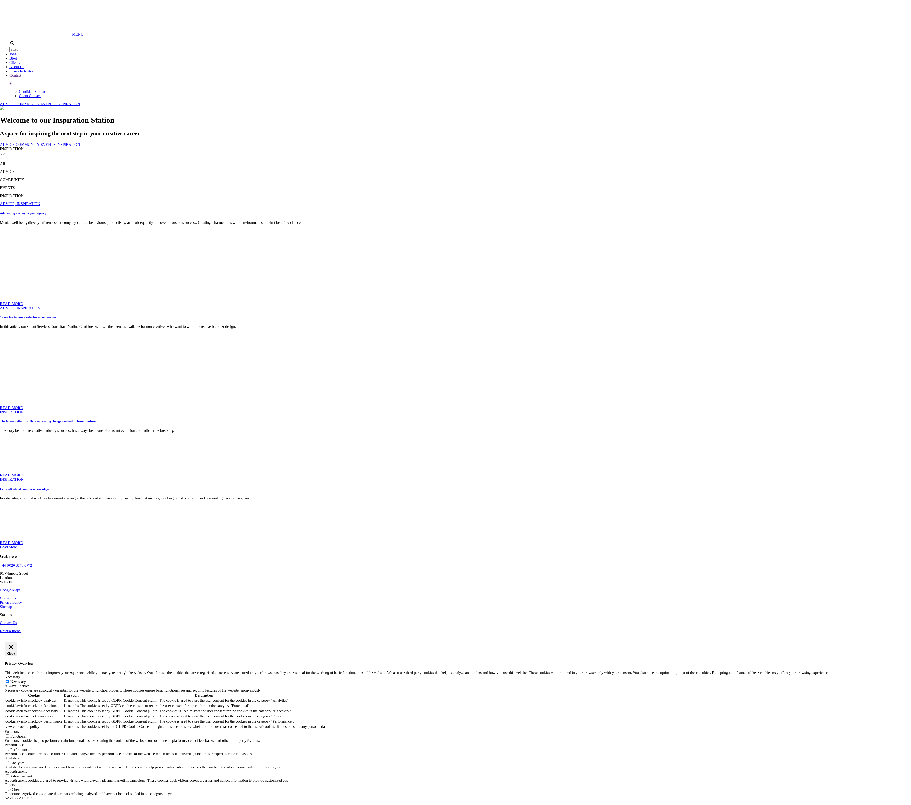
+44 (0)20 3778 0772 (16, 565)
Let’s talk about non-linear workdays (24, 489)
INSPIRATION (68, 104)
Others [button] (10, 785)
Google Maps (10, 590)
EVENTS (48, 104)
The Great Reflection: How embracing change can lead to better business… (50, 421)
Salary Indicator (21, 71)
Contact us (8, 598)
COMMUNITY (28, 104)
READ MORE (11, 304)
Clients (14, 63)
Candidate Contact (33, 91)
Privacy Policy (11, 602)
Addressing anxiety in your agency (23, 213)
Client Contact (30, 96)
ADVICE (8, 104)
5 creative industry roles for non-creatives (28, 317)
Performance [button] (14, 745)
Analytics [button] (12, 758)
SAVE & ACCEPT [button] (19, 798)
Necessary (18, 682)
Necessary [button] (12, 677)
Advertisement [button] (16, 771)
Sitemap (6, 607)
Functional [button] (13, 732)
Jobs (12, 54)
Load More (8, 547)
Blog (13, 58)
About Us (16, 67)
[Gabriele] (36, 34)
